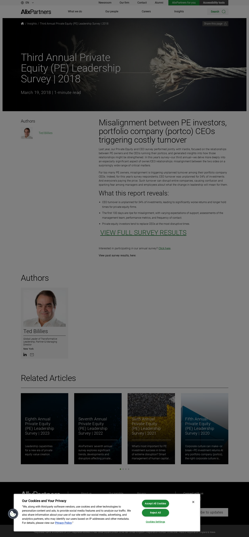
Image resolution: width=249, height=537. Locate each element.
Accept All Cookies (155, 503)
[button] (13, 513)
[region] (107, 513)
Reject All (155, 512)
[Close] (193, 502)
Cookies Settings (155, 521)
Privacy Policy (63, 522)
